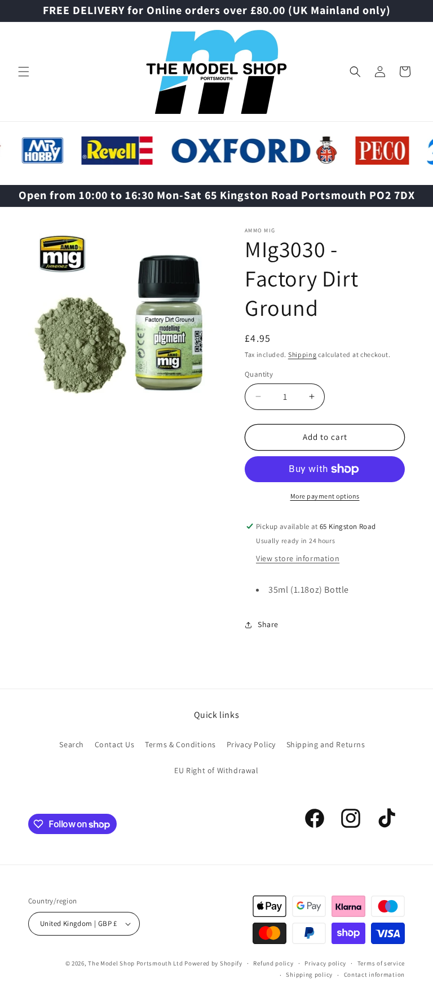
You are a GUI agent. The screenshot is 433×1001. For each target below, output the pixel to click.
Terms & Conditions (180, 744)
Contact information (374, 974)
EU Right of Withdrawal (216, 770)
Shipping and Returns (325, 744)
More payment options (325, 496)
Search (71, 744)
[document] (122, 324)
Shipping (302, 354)
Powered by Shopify (213, 963)
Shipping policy (309, 974)
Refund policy (273, 963)
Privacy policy (325, 963)
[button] (23, 71)
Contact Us (115, 744)
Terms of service (381, 963)
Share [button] (268, 624)
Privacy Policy (251, 744)
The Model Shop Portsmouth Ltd (135, 963)
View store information (297, 558)
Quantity (259, 374)
